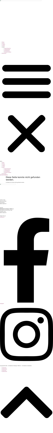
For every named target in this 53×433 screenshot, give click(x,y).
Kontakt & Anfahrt (7, 52)
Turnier (3, 45)
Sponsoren (4, 53)
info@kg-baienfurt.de (4, 213)
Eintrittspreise (7, 50)
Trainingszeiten (7, 49)
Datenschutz (4, 368)
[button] (26, 108)
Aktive (3, 43)
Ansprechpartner (7, 48)
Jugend (3, 44)
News (3, 42)
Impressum (4, 367)
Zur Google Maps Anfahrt (5, 205)
